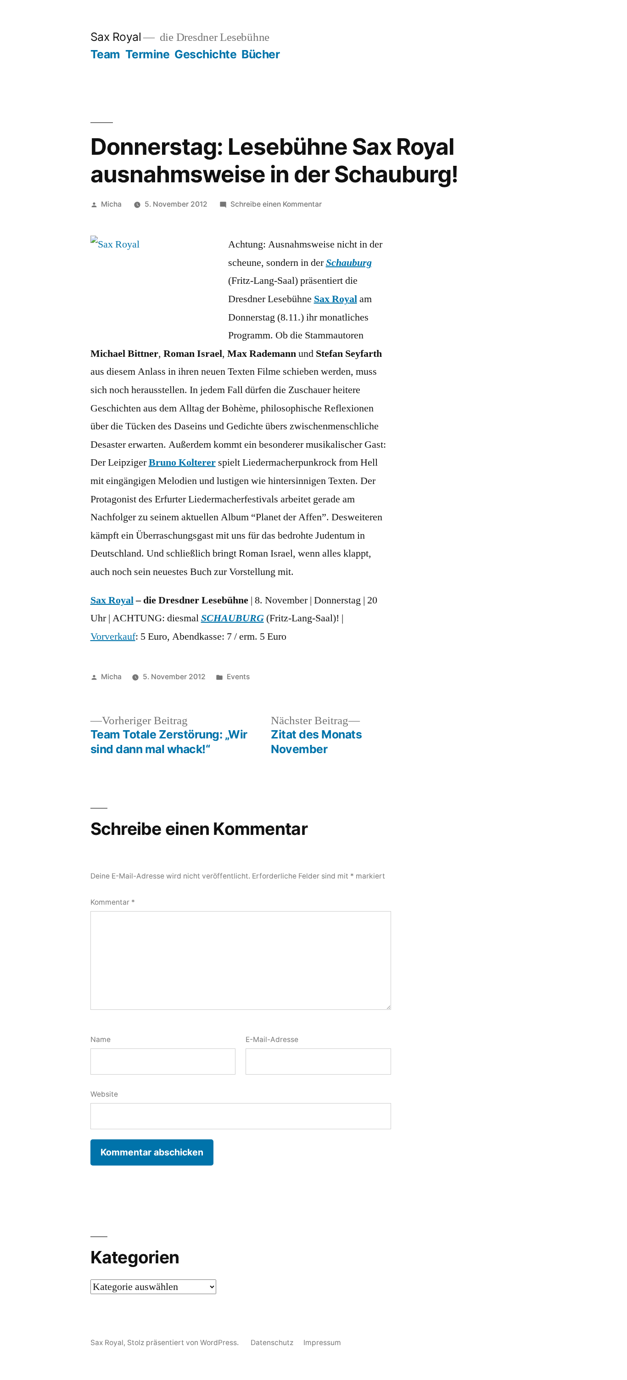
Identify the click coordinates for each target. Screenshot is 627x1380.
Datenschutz (272, 1342)
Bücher (260, 54)
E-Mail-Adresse (272, 1039)
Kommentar (112, 902)
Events (238, 676)
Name (100, 1039)
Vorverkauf (112, 636)
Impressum (322, 1342)
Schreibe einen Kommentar (276, 204)
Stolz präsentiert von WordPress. (184, 1342)
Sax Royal (115, 37)
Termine (147, 54)
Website (104, 1094)
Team (105, 54)
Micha (111, 204)
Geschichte (205, 54)
